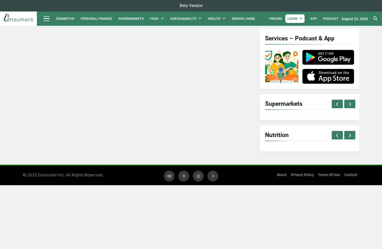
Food (154, 19)
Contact (350, 175)
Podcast (330, 19)
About (282, 175)
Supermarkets (131, 19)
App (313, 19)
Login (292, 19)
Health (214, 19)
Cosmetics (65, 19)
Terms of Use (329, 175)
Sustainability (183, 19)
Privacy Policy (302, 175)
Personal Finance (96, 19)
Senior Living (243, 19)
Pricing (275, 19)
